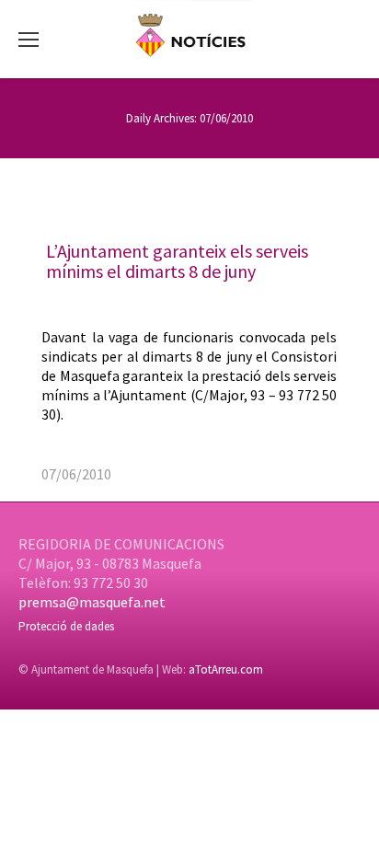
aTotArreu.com (226, 669)
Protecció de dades (66, 626)
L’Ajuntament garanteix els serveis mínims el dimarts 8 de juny (177, 261)
